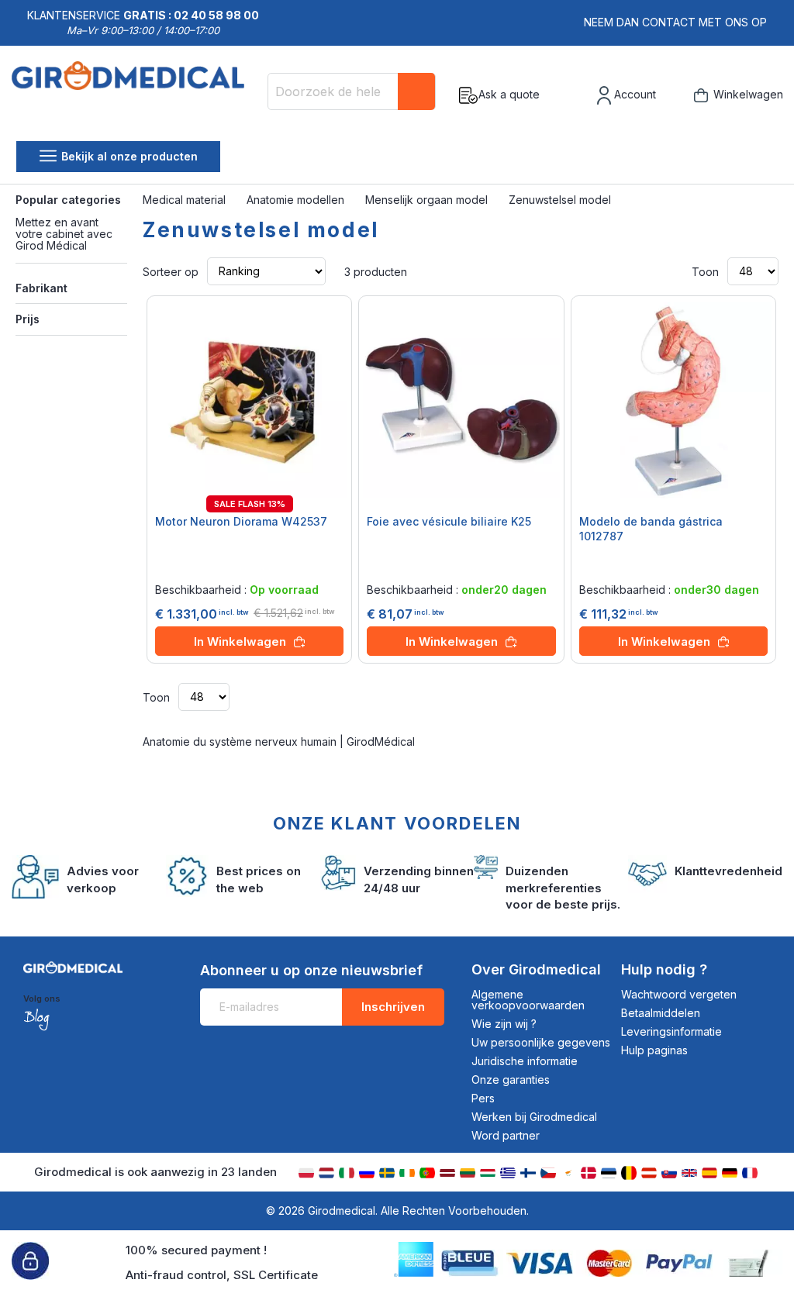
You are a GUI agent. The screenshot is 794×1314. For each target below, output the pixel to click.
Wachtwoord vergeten (679, 994)
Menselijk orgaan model (428, 199)
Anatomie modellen (297, 199)
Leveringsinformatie (671, 1031)
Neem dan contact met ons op (675, 22)
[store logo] (134, 95)
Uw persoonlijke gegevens (540, 1042)
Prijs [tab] (28, 319)
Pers (483, 1098)
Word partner (505, 1135)
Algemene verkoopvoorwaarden (528, 1000)
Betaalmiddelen (660, 1012)
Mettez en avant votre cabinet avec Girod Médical (64, 234)
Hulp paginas (654, 1050)
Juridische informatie (524, 1060)
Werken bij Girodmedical (534, 1116)
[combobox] (352, 91)
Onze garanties (510, 1079)
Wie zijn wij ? (504, 1023)
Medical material (186, 199)
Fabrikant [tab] (41, 288)
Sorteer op (170, 271)
